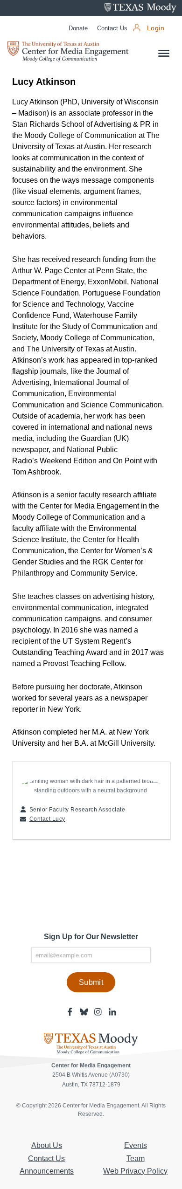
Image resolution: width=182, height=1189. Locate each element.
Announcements (47, 1171)
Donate (78, 28)
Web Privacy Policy (135, 1171)
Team (135, 1158)
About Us (46, 1145)
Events (135, 1145)
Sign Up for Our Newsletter (91, 937)
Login (155, 28)
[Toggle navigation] (164, 53)
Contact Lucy (47, 819)
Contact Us (112, 28)
